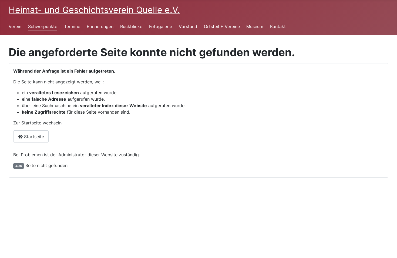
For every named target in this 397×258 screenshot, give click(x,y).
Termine (72, 26)
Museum (254, 26)
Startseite (33, 136)
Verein (15, 26)
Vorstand (188, 26)
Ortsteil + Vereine (222, 26)
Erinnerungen (100, 26)
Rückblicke (131, 26)
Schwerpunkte (42, 26)
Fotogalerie (160, 26)
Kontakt (278, 26)
